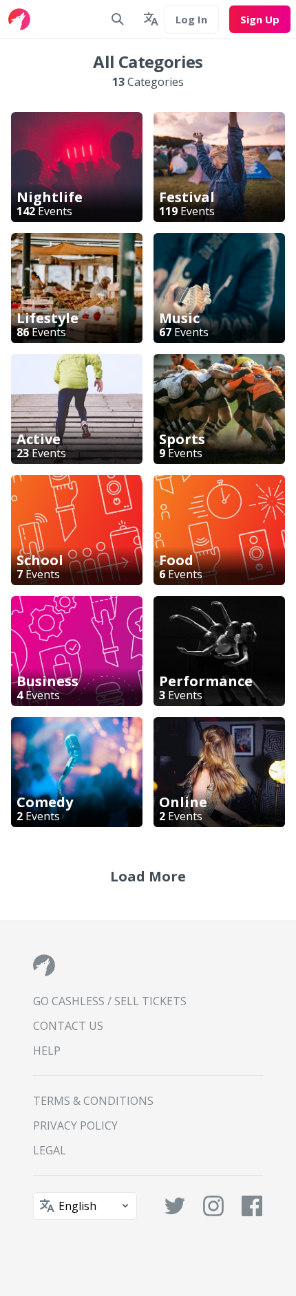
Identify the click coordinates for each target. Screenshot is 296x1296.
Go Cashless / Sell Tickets (110, 1001)
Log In (191, 19)
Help (47, 1050)
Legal (49, 1150)
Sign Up (259, 19)
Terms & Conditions (93, 1100)
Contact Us (68, 1025)
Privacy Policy (75, 1125)
